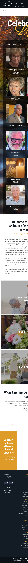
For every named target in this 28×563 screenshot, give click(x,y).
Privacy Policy (17, 561)
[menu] (26, 5)
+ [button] (19, 433)
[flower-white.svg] (12, 484)
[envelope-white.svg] (7, 484)
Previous (12, 424)
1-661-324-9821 (9, 460)
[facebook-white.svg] (5, 484)
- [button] (19, 435)
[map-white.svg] (10, 484)
